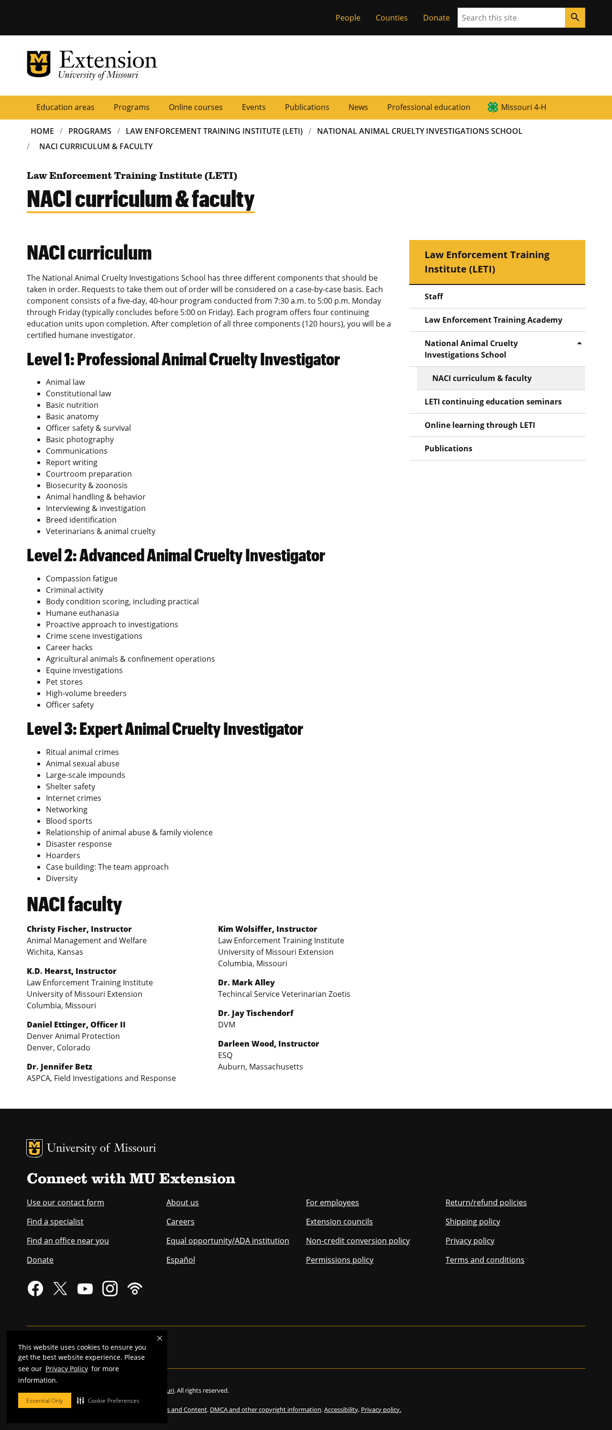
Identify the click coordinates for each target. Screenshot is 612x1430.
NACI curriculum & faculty (482, 378)
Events (254, 107)
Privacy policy (470, 1240)
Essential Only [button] (44, 1401)
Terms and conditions (485, 1260)
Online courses (196, 107)
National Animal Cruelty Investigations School (420, 131)
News (358, 107)
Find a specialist (55, 1221)
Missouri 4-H (523, 107)
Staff (434, 296)
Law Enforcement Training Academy (493, 320)
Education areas (65, 107)
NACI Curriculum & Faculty (96, 146)
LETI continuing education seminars (493, 401)
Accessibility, (342, 1409)
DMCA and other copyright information (265, 1409)
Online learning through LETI (480, 425)
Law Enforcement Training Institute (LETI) (214, 131)
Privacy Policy (66, 1368)
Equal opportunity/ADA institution (227, 1240)
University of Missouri (101, 1149)
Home (42, 131)
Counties (392, 17)
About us (182, 1202)
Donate (436, 17)
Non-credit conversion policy (358, 1240)
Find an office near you (68, 1240)
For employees (332, 1202)
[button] (108, 1400)
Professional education (428, 107)
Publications (307, 107)
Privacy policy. (381, 1409)
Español (180, 1260)
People (348, 17)
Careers (180, 1221)
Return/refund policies (486, 1202)
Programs (132, 107)
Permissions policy (339, 1260)
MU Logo (34, 1148)
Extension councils (339, 1221)
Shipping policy (473, 1221)
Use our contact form (65, 1202)
